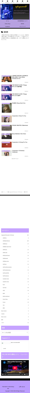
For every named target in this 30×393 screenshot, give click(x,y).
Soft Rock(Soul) (16, 275)
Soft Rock (16, 264)
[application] (15, 368)
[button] (27, 332)
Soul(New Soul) (16, 278)
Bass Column (15, 310)
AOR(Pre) (16, 238)
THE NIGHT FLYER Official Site (8, 387)
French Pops (16, 299)
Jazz (16, 305)
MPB (16, 308)
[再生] (3, 374)
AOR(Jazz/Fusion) (16, 255)
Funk (16, 284)
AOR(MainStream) (16, 240)
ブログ (15, 322)
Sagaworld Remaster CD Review (15, 235)
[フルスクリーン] (27, 374)
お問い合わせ (22, 386)
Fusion (16, 302)
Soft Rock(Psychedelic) (16, 267)
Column (15, 313)
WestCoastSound (16, 296)
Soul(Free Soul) (16, 281)
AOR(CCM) (16, 252)
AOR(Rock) (16, 243)
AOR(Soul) (16, 249)
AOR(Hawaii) (16, 258)
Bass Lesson (15, 316)
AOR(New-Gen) (16, 261)
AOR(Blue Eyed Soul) (16, 246)
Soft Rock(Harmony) (16, 270)
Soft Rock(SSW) (16, 273)
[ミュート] (25, 374)
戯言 (15, 319)
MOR (16, 293)
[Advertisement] (15, 58)
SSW (16, 290)
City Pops (16, 287)
